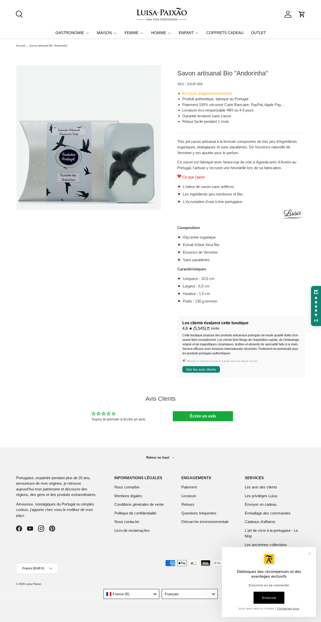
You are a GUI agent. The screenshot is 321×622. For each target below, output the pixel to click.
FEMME (131, 33)
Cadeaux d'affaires (260, 522)
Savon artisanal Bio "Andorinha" (48, 45)
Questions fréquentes (198, 513)
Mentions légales (128, 496)
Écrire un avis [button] (203, 416)
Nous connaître (126, 487)
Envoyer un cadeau (261, 504)
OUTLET (258, 33)
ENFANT (186, 33)
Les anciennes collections (266, 545)
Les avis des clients (261, 487)
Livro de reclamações (132, 530)
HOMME (158, 33)
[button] (301, 14)
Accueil (20, 45)
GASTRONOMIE (69, 33)
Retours (187, 504)
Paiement (189, 487)
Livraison (188, 496)
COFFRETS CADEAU (225, 33)
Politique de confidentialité (135, 513)
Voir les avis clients (201, 369)
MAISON (104, 33)
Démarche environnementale (205, 522)
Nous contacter (126, 522)
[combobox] (131, 594)
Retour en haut (158, 457)
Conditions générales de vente (139, 504)
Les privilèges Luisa (261, 496)
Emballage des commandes (268, 513)
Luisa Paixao (33, 583)
